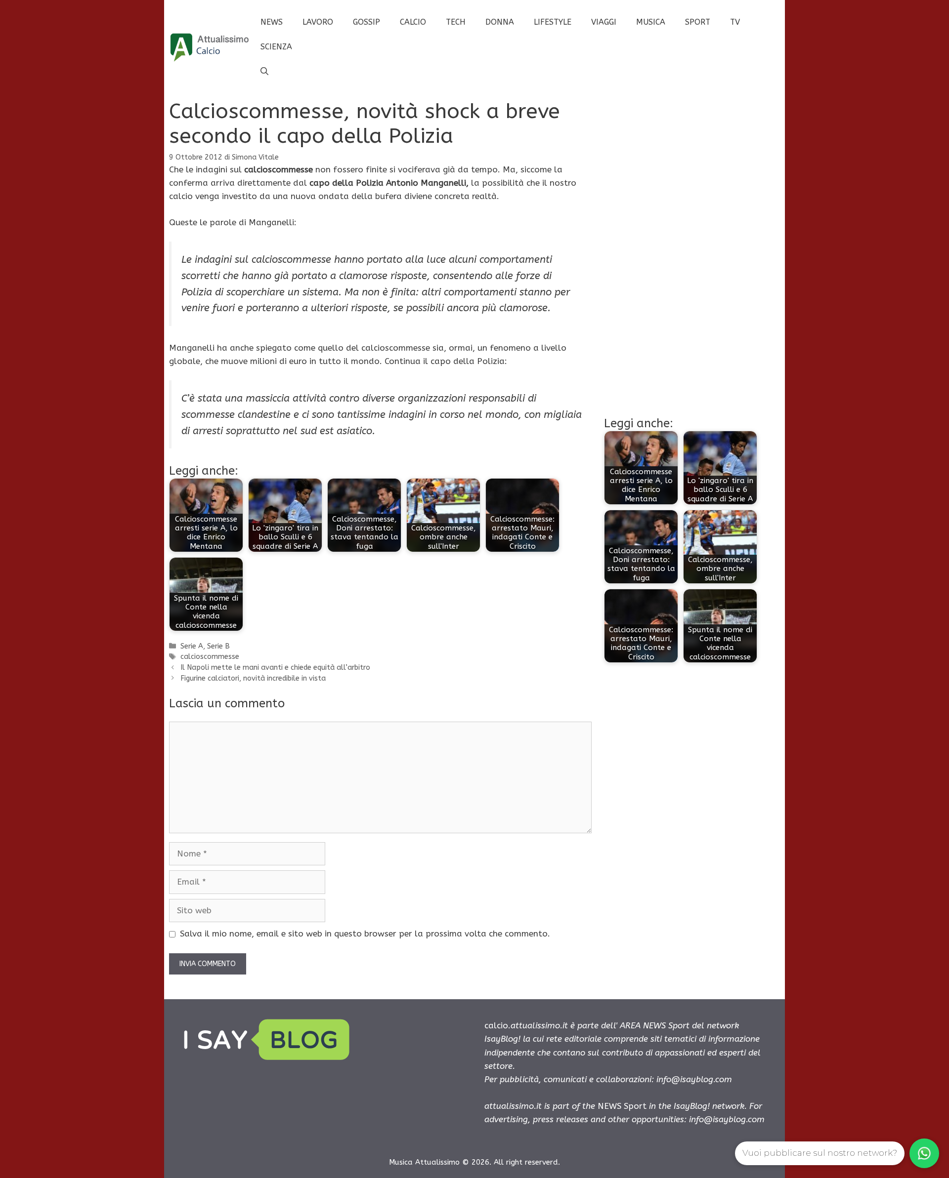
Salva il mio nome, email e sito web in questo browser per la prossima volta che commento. (365, 933)
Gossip (366, 22)
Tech (456, 22)
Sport (697, 22)
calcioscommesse (209, 656)
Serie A (191, 646)
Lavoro (317, 22)
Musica (650, 22)
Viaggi (603, 22)
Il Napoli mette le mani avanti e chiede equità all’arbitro (275, 667)
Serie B (218, 646)
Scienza (276, 46)
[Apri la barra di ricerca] (264, 71)
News (271, 22)
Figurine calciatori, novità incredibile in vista (253, 678)
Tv (735, 22)
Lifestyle (552, 22)
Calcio (413, 22)
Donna (499, 22)
